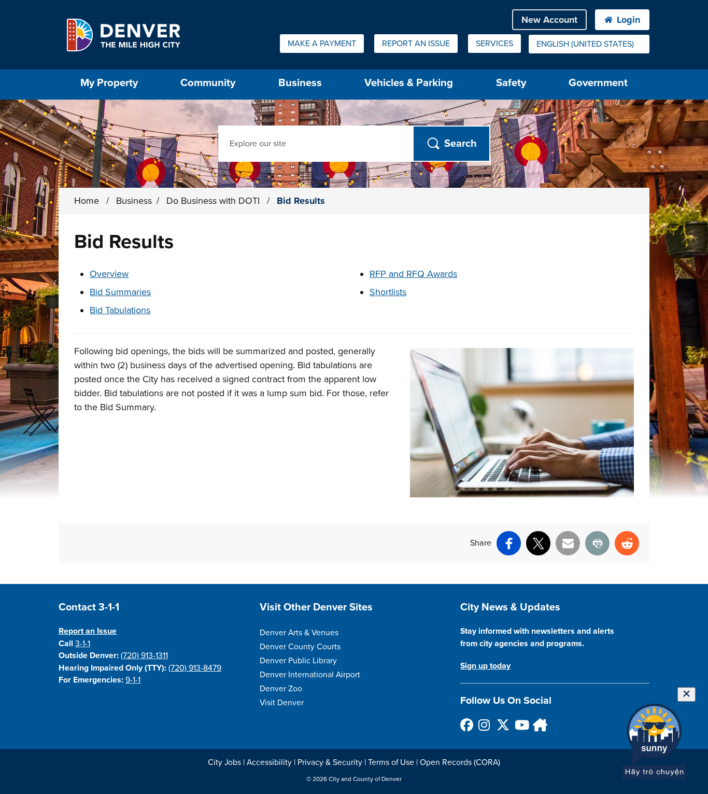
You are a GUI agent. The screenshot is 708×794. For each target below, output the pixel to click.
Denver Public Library (298, 660)
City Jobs (224, 762)
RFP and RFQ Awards (413, 274)
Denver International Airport (310, 674)
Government (598, 82)
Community (207, 82)
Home (86, 200)
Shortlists (388, 292)
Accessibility (269, 762)
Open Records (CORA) (460, 762)
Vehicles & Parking (408, 82)
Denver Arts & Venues (299, 632)
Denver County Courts (300, 646)
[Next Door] (539, 725)
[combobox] (589, 44)
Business (300, 82)
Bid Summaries (120, 292)
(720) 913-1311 (144, 655)
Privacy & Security (330, 762)
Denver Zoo (281, 688)
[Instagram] (484, 725)
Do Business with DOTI (214, 200)
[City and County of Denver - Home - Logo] (123, 34)
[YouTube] (521, 725)
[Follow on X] (502, 725)
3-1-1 (82, 643)
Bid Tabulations (120, 310)
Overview (109, 274)
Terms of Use (391, 762)
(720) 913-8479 (194, 668)
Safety (511, 82)
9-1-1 (132, 680)
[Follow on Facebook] (466, 725)
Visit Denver (282, 702)
